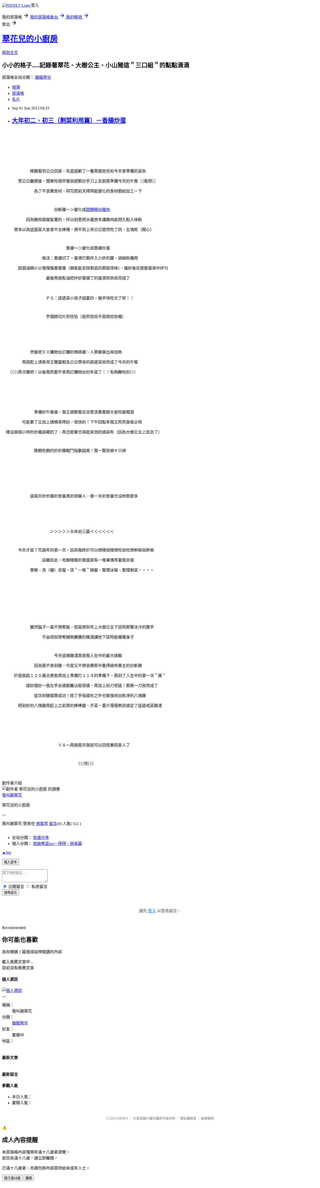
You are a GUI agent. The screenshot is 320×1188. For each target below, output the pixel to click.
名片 (16, 99)
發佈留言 (10, 892)
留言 (53, 824)
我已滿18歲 (12, 1178)
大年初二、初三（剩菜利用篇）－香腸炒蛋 (69, 120)
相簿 (16, 87)
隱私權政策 (188, 1118)
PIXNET (122, 1118)
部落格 (18, 93)
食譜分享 (41, 838)
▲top (6, 852)
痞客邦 (42, 824)
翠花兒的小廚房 (30, 38)
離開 (29, 1178)
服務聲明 (207, 1118)
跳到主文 (10, 52)
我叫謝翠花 (12, 795)
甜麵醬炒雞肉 (98, 210)
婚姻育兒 (43, 77)
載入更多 (10, 862)
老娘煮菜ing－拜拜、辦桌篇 (57, 844)
